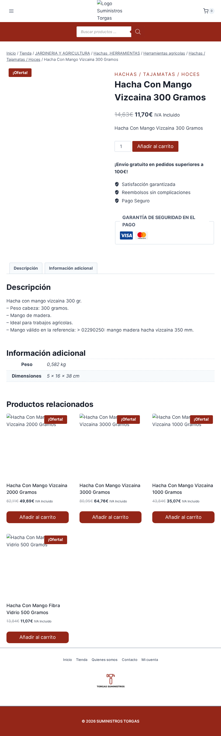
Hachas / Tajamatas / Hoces (157, 74)
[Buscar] (138, 31)
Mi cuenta (149, 659)
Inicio (67, 659)
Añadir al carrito (155, 146)
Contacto (129, 659)
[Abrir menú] (11, 11)
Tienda (81, 659)
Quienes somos (105, 659)
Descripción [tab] (26, 268)
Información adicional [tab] (71, 268)
